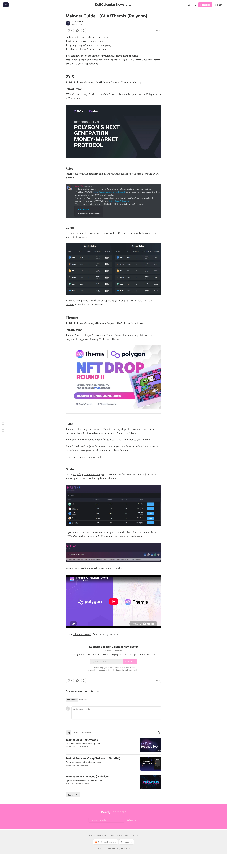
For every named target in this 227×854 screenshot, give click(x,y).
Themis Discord (82, 634)
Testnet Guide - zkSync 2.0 (82, 739)
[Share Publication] (194, 4)
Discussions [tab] (86, 732)
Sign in (218, 4)
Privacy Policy (133, 670)
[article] (113, 745)
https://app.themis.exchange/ (88, 474)
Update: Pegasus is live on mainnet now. (84, 780)
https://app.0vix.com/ (84, 233)
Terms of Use (126, 667)
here (139, 301)
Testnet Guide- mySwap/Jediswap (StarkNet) (93, 758)
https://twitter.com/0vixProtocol (100, 94)
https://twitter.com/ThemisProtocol (104, 335)
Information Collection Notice (112, 670)
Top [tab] (68, 732)
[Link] (62, 76)
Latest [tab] (75, 732)
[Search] (189, 4)
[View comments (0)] (77, 30)
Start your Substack (107, 842)
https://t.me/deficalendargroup (94, 45)
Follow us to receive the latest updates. (83, 743)
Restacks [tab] (83, 699)
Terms (119, 835)
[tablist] (77, 699)
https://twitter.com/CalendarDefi (93, 41)
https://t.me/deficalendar (93, 49)
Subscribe (205, 4)
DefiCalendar (77, 22)
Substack (100, 848)
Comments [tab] (72, 699)
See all (71, 795)
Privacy (112, 835)
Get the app (126, 842)
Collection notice (130, 835)
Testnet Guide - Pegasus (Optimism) (88, 776)
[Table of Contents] (3, 427)
